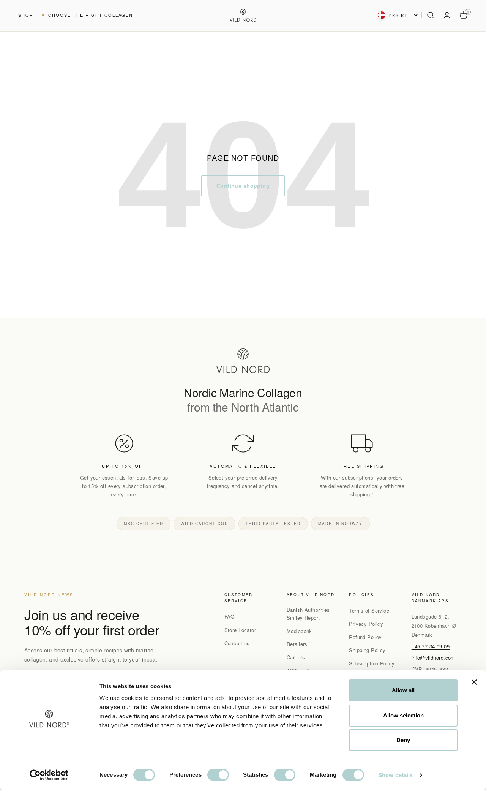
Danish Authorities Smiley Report (308, 613)
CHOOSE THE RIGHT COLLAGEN (90, 15)
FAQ (229, 616)
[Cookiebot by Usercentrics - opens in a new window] (49, 775)
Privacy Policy (366, 623)
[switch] (218, 775)
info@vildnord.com (433, 657)
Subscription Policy (371, 663)
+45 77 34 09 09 (431, 646)
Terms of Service (369, 610)
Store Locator (240, 629)
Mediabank (299, 631)
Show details (395, 775)
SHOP (25, 15)
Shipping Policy (367, 650)
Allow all (403, 690)
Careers (296, 657)
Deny (403, 740)
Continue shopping (243, 186)
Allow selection (403, 715)
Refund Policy (365, 637)
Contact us (237, 643)
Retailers (297, 644)
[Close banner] (474, 682)
